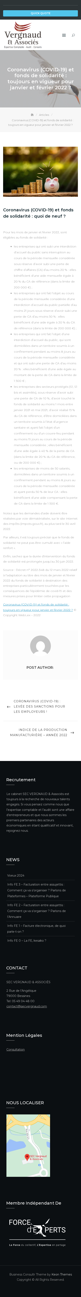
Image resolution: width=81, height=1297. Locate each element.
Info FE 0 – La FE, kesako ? (26, 940)
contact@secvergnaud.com (26, 1006)
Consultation (15, 1049)
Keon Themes (62, 1274)
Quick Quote (40, 13)
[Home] (33, 114)
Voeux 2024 (15, 875)
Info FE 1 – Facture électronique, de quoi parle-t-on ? (36, 929)
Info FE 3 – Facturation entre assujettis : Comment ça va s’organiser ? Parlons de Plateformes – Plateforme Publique (36, 890)
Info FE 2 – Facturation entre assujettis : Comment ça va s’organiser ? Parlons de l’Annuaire (36, 911)
